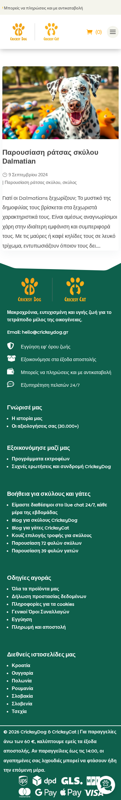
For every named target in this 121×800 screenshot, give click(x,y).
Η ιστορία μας (27, 418)
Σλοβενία (22, 704)
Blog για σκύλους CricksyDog (45, 520)
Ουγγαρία (22, 673)
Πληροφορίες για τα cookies (43, 604)
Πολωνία (22, 681)
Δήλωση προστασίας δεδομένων (49, 596)
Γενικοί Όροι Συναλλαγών (40, 612)
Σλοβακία (22, 696)
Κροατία (21, 665)
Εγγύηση (22, 619)
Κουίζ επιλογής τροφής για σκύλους (52, 535)
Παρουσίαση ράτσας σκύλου (32, 182)
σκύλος (70, 182)
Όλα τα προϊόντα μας (35, 589)
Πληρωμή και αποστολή (39, 627)
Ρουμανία (22, 688)
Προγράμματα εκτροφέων (41, 459)
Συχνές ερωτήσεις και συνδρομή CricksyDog (61, 466)
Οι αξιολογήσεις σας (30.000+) (45, 426)
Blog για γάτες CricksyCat (40, 528)
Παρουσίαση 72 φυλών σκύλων (47, 543)
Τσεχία (19, 711)
